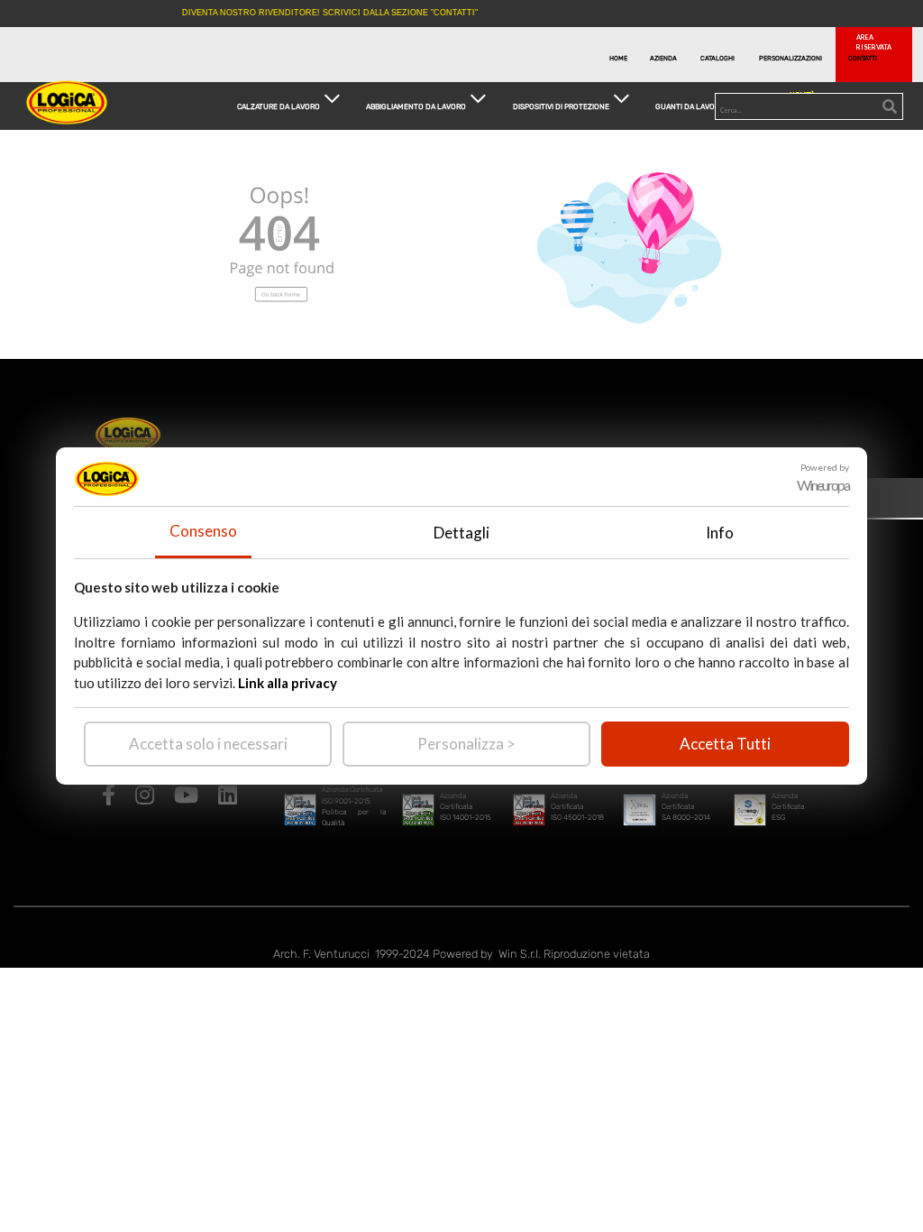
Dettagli (461, 532)
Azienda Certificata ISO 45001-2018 (577, 807)
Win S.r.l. (519, 954)
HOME (618, 58)
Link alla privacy (287, 683)
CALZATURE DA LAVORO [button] (278, 105)
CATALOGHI (717, 58)
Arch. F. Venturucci (321, 954)
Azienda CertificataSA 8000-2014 (686, 807)
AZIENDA (663, 58)
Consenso (203, 530)
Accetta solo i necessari (208, 743)
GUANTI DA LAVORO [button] (690, 105)
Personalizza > (466, 743)
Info (720, 532)
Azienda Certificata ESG (788, 807)
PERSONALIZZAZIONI (785, 58)
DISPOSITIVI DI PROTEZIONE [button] (561, 105)
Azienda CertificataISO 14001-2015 (465, 807)
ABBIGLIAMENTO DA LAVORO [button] (416, 105)
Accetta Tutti (725, 743)
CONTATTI (862, 58)
